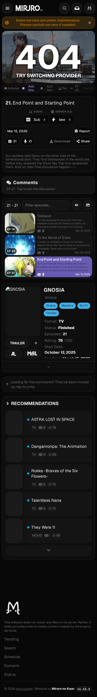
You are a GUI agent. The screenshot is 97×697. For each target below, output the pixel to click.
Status (10, 674)
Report (84, 131)
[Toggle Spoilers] (76, 205)
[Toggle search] (64, 8)
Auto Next (50, 88)
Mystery (67, 305)
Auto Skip (31, 88)
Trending (11, 639)
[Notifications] (77, 8)
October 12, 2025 (60, 352)
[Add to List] (36, 343)
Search (10, 648)
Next (86, 88)
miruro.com (24, 689)
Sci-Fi (84, 305)
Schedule (12, 656)
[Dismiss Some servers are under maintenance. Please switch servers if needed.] (89, 22)
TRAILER (17, 343)
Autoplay (13, 88)
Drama (50, 305)
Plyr (64, 88)
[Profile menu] (89, 8)
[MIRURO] (28, 8)
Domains (11, 665)
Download (62, 141)
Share (85, 141)
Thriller (51, 313)
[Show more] (48, 366)
